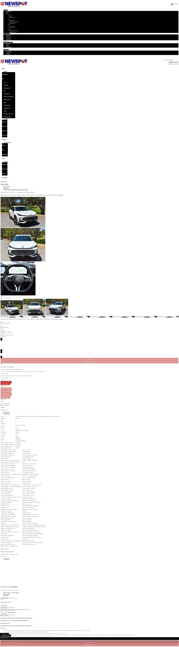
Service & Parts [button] (8, 42)
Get (6, 558)
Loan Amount (3, 606)
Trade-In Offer (5, 397)
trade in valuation (6, 388)
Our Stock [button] (6, 33)
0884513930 (4, 634)
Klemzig (10, 16)
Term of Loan (3, 612)
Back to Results (5, 383)
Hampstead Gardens (13, 21)
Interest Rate (3, 614)
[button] (89, 628)
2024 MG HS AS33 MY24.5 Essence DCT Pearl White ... (18, 192)
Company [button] (6, 49)
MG (8, 19)
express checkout (6, 394)
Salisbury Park (12, 17)
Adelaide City (12, 20)
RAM (9, 24)
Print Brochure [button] (14, 586)
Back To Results (6, 186)
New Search (5, 188)
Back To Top (5, 595)
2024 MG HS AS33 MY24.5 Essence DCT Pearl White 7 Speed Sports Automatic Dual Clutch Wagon (32, 195)
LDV (8, 14)
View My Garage (15, 189)
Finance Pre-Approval (89, 644)
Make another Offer (6, 382)
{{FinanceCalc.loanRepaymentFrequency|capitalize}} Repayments (15, 609)
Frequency (3, 605)
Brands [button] (5, 10)
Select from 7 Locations (173, 64)
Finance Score (89, 642)
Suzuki (9, 29)
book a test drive (6, 391)
